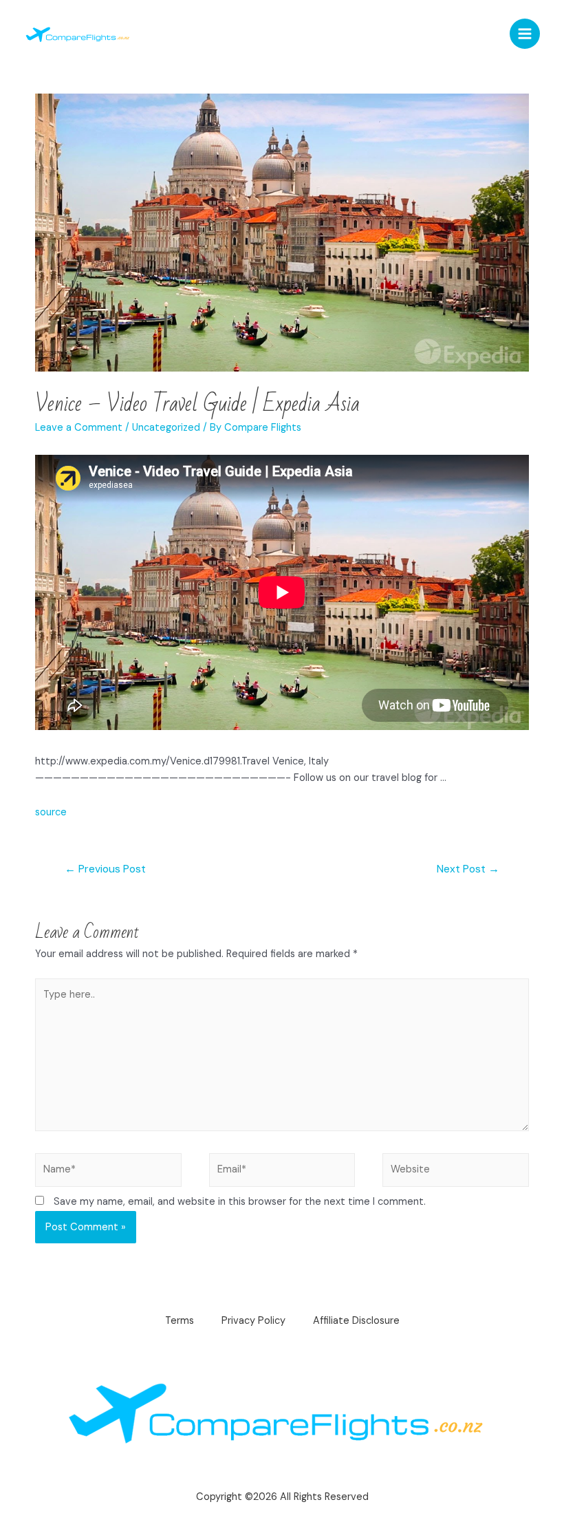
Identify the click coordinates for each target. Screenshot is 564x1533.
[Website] (455, 1172)
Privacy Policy (253, 1320)
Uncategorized (166, 427)
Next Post (468, 869)
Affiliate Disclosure (356, 1320)
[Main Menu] (525, 34)
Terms (179, 1320)
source (51, 812)
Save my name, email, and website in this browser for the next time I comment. (240, 1201)
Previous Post (105, 869)
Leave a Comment (78, 427)
